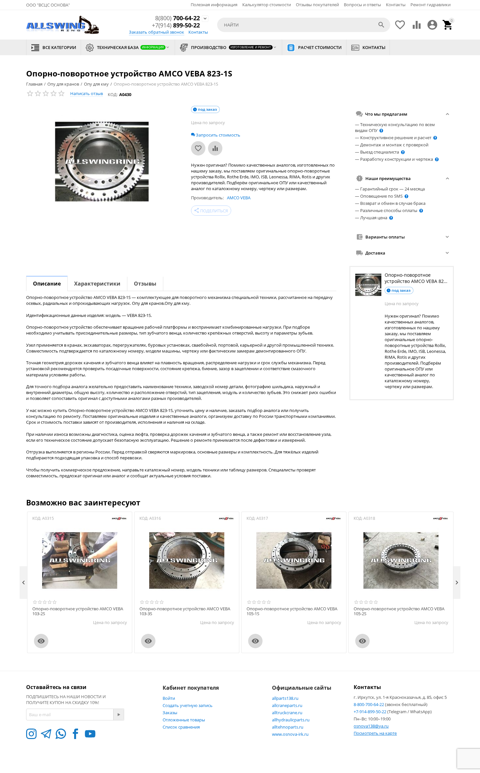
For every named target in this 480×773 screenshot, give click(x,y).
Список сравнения (181, 727)
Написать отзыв (86, 93)
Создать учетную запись (188, 705)
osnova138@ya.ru (371, 726)
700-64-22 (177, 18)
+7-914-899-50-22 (370, 712)
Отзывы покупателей (317, 5)
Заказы (170, 712)
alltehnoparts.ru (287, 727)
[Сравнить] (215, 148)
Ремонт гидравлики (430, 5)
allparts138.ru (285, 698)
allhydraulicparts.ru (291, 720)
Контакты (396, 5)
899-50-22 (176, 25)
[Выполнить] (118, 714)
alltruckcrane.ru (287, 712)
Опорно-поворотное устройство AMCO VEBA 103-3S (184, 611)
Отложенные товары (184, 720)
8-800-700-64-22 (369, 704)
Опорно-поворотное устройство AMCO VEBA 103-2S (77, 611)
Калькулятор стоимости (266, 5)
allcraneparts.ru (287, 705)
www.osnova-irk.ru (290, 734)
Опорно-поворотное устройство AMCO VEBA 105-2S (399, 611)
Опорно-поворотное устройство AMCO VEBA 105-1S (292, 611)
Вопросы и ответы (362, 5)
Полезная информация (214, 5)
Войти (169, 698)
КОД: (113, 94)
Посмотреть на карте (375, 733)
